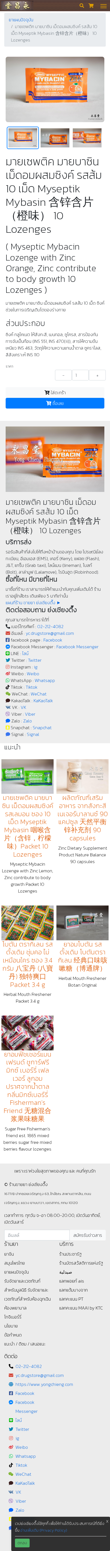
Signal (33, 734)
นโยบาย (11, 1325)
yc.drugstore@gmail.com (50, 633)
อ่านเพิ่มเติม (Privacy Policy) (43, 1530)
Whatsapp (45, 680)
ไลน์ (25, 653)
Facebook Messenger (77, 646)
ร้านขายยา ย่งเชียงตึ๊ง (17, 5)
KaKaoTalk (43, 700)
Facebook (52, 640)
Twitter (34, 660)
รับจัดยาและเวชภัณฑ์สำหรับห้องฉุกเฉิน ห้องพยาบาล (27, 1299)
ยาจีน (9, 1254)
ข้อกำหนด (13, 1334)
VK (23, 707)
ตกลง (22, 1543)
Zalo (27, 720)
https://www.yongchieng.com (44, 1384)
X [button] (107, 1521)
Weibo (33, 673)
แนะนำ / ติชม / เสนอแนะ (24, 1343)
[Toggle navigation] (103, 5)
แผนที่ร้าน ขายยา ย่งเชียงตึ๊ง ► (33, 602)
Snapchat (42, 727)
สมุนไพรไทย (14, 1263)
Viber (30, 714)
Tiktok (32, 687)
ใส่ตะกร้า (58, 392)
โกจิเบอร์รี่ (12, 1316)
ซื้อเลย (57, 403)
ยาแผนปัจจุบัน (21, 19)
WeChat (39, 693)
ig (36, 666)
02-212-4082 (50, 626)
